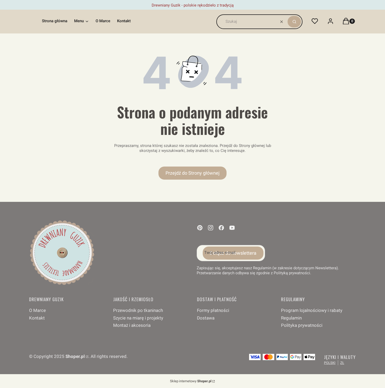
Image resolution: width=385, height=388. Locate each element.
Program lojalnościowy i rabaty (311, 310)
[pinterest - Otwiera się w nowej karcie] (200, 228)
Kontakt (37, 318)
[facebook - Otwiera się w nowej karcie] (221, 228)
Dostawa (205, 318)
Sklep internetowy (190, 381)
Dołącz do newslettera (233, 253)
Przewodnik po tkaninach (138, 310)
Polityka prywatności (301, 325)
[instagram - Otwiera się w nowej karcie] (210, 228)
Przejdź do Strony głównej (192, 173)
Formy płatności (213, 310)
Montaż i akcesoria (132, 325)
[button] (294, 21)
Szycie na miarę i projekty (138, 318)
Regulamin (291, 318)
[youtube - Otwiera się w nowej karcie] (232, 228)
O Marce (37, 310)
